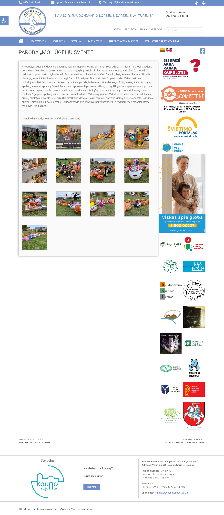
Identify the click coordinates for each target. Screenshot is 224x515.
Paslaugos (95, 41)
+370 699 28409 (31, 2)
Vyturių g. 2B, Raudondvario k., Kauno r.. (123, 2)
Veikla (76, 41)
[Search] (200, 30)
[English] (169, 50)
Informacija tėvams (123, 41)
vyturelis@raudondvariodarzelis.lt (73, 2)
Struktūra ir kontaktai (162, 41)
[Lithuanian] (162, 50)
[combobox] (182, 30)
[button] (4, 20)
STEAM (117, 29)
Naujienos (38, 41)
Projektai (131, 29)
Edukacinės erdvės (151, 29)
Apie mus (58, 41)
